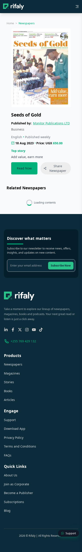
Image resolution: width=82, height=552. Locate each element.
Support (10, 420)
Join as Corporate (16, 484)
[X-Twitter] (20, 330)
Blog (7, 510)
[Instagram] (27, 330)
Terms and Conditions (20, 446)
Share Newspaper (57, 168)
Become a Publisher (18, 493)
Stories (9, 382)
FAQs (7, 455)
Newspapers (13, 364)
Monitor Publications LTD (51, 123)
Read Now (24, 168)
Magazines (12, 373)
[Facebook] (13, 330)
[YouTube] (34, 330)
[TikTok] (41, 330)
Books (8, 391)
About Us (10, 475)
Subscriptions (14, 502)
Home (10, 23)
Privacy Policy (13, 437)
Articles (9, 400)
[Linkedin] (6, 330)
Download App (14, 429)
